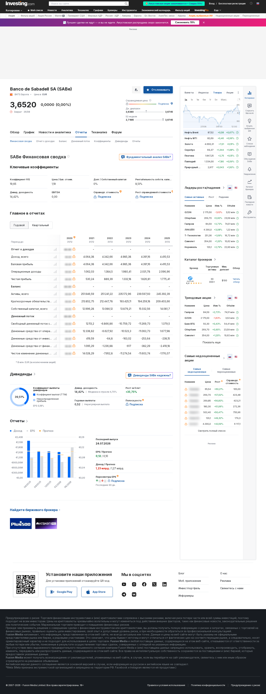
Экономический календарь (156, 10)
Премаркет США (76, 16)
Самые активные (194, 197)
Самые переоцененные (226, 370)
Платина (189, 155)
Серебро (190, 150)
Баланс (63, 141)
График (29, 132)
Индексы (203, 92)
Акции (11, 16)
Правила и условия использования (166, 685)
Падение (224, 197)
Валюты (189, 92)
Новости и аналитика (55, 132)
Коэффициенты (102, 141)
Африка (182, 16)
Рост (211, 197)
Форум (116, 132)
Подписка (163, 103)
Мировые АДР (95, 16)
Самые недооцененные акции (202, 358)
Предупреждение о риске (245, 685)
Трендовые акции (198, 298)
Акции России (45, 16)
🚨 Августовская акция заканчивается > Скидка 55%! (173, 3)
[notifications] (251, 3)
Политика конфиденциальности (208, 685)
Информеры (186, 595)
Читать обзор (236, 280)
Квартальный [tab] (40, 225)
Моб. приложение (190, 580)
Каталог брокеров (198, 259)
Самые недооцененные (197, 370)
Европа (138, 16)
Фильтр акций (182, 10)
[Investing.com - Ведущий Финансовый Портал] (20, 3)
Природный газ (193, 167)
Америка (126, 16)
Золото (189, 144)
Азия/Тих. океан (167, 16)
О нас (223, 573)
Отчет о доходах (45, 141)
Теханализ (99, 132)
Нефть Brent (191, 132)
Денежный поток (80, 141)
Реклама (225, 580)
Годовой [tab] (19, 225)
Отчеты (136, 141)
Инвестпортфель (189, 588)
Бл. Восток (150, 16)
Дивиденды (121, 141)
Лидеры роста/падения (202, 188)
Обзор (14, 132)
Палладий (190, 161)
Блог (181, 573)
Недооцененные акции (227, 16)
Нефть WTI (191, 138)
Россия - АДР (112, 16)
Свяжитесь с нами (231, 588)
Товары (217, 92)
